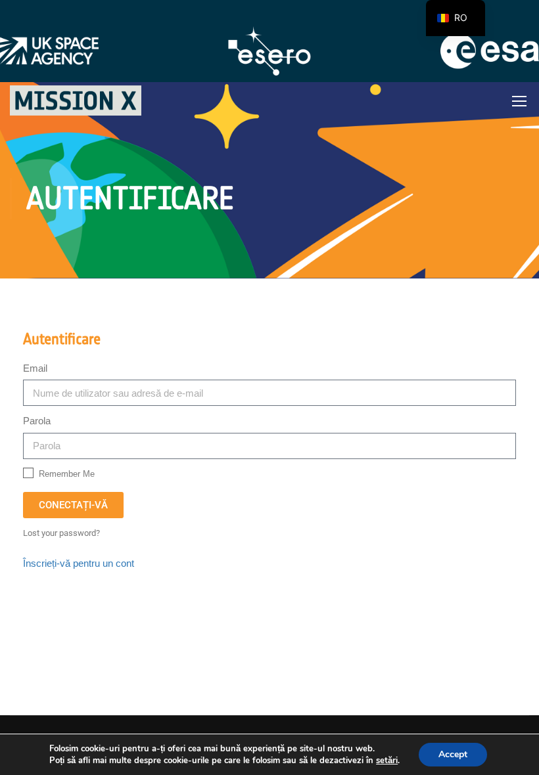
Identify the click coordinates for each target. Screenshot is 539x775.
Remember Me (65, 474)
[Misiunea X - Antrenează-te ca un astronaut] (75, 100)
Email (35, 368)
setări (387, 760)
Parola (37, 420)
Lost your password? (61, 533)
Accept (452, 754)
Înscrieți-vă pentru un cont (78, 563)
